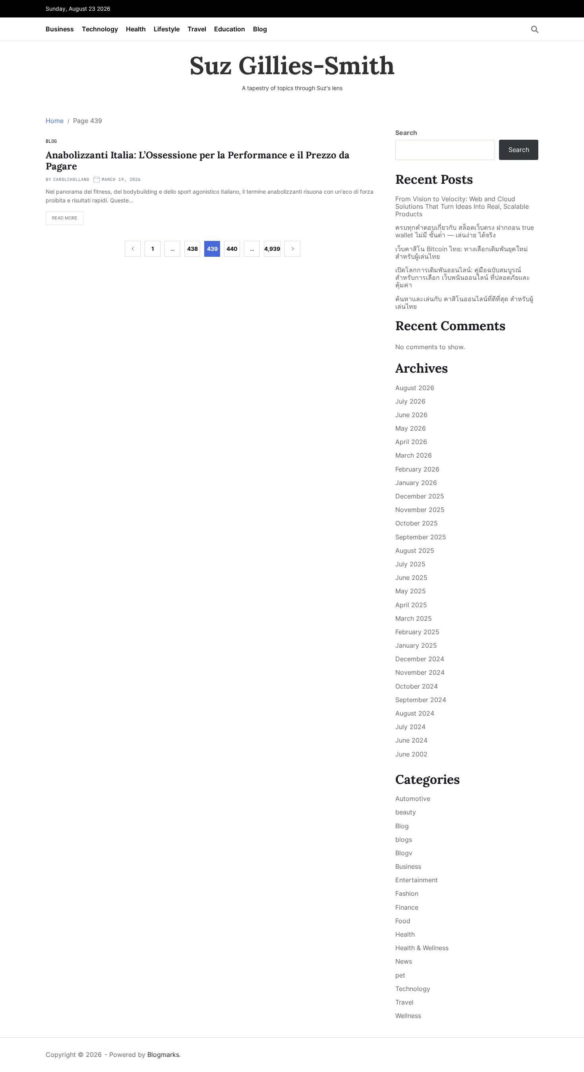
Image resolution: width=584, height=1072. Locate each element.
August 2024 (414, 713)
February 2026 (417, 469)
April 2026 (411, 442)
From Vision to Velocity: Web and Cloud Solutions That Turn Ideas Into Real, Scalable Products (462, 206)
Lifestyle (167, 29)
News (403, 961)
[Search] (534, 29)
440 (232, 248)
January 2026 (416, 483)
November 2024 (420, 672)
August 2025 (414, 550)
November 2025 (420, 510)
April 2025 (411, 605)
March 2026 (413, 455)
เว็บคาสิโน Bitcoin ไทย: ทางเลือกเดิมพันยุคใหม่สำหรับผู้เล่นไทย (461, 252)
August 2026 (414, 388)
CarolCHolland (71, 179)
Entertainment (416, 880)
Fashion (406, 893)
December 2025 (419, 496)
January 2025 (416, 645)
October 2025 (416, 523)
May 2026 (410, 428)
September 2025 (420, 537)
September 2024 (420, 700)
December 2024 (419, 659)
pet (400, 975)
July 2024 (410, 727)
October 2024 (416, 686)
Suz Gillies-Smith (292, 65)
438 (192, 248)
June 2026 (411, 415)
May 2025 (410, 591)
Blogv (403, 853)
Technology (100, 29)
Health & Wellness (422, 948)
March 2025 (413, 618)
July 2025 (410, 564)
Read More (61, 220)
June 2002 (411, 754)
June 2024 (411, 740)
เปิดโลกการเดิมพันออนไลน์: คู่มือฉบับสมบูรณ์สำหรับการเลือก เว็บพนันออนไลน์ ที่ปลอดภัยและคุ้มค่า (462, 277)
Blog (260, 29)
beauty (405, 812)
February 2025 (417, 632)
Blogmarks (163, 1055)
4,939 (272, 248)
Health (136, 29)
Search (406, 133)
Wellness (408, 1016)
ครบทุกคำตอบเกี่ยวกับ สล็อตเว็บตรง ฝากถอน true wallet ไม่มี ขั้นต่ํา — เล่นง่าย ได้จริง (464, 231)
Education (229, 29)
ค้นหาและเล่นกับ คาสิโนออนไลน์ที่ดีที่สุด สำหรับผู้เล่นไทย (464, 302)
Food (402, 921)
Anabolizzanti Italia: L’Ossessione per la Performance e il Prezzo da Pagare (198, 161)
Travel (197, 29)
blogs (403, 839)
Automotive (412, 799)
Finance (406, 907)
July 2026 (410, 401)
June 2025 (411, 577)
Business (60, 29)
